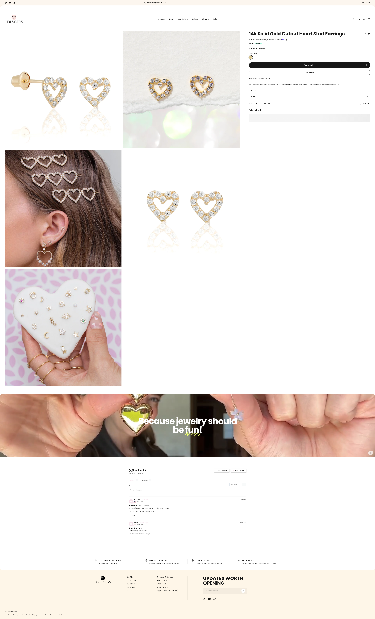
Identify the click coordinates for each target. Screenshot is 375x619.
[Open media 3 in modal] (63, 208)
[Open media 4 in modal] (181, 208)
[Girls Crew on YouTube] (209, 599)
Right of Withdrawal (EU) (167, 591)
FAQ (128, 591)
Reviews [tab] (132, 480)
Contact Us (131, 580)
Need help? (366, 104)
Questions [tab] (145, 480)
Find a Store (162, 580)
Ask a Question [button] (222, 470)
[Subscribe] (243, 591)
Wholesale (161, 584)
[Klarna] (251, 43)
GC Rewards (366, 3)
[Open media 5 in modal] (63, 327)
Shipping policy (36, 615)
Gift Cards (131, 587)
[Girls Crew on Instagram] (204, 599)
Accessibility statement (60, 615)
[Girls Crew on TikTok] (214, 599)
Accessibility (162, 587)
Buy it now (310, 72)
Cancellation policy (47, 615)
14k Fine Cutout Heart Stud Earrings (139, 511)
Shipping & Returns (165, 577)
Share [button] (133, 515)
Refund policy (8, 615)
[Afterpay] (258, 43)
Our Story (130, 577)
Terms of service (26, 615)
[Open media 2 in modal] (63, 89)
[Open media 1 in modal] (181, 89)
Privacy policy (17, 615)
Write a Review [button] (239, 470)
